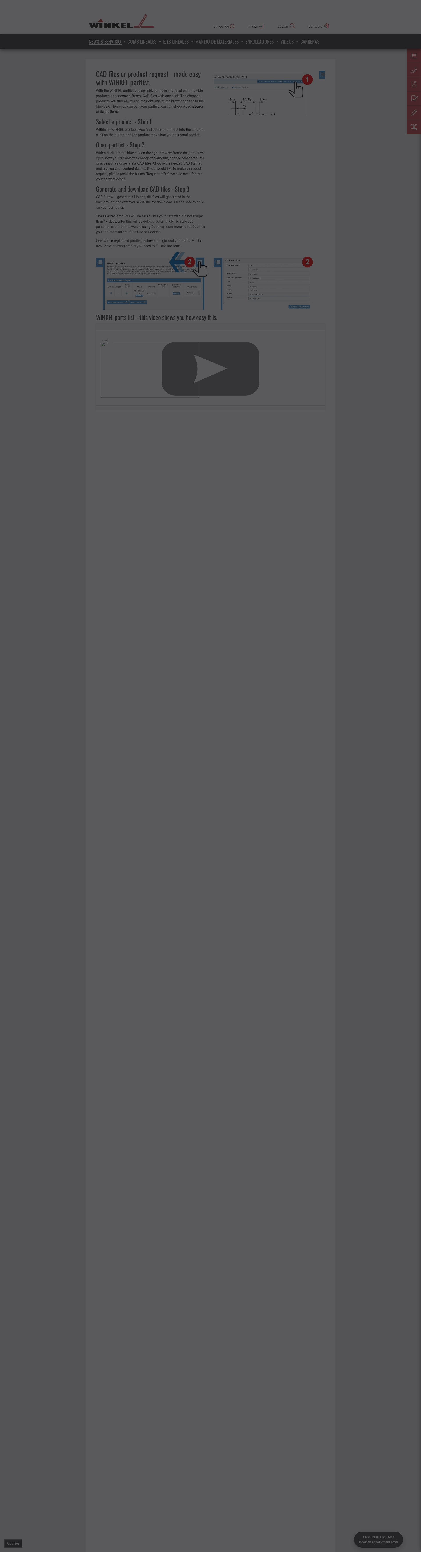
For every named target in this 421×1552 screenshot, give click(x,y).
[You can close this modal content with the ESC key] (210, 776)
